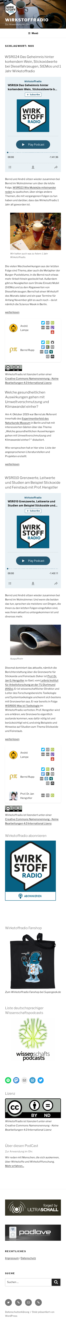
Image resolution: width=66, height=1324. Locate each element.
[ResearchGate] (47, 347)
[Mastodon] (42, 347)
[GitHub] (51, 343)
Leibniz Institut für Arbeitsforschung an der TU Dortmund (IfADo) (31, 684)
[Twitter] (42, 323)
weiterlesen (12, 312)
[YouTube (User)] (51, 332)
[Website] (42, 796)
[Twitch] (51, 328)
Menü (35, 33)
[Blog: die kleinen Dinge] (42, 328)
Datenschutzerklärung (17, 1311)
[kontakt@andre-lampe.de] (47, 323)
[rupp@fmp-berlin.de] (51, 347)
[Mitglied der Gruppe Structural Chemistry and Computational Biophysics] (41, 352)
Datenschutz (28, 1258)
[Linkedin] (45, 352)
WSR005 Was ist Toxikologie (22, 705)
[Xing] (50, 352)
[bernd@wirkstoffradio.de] (47, 357)
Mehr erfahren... (14, 1165)
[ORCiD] (51, 323)
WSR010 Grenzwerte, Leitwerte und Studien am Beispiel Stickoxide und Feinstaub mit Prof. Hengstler (32, 482)
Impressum (12, 1258)
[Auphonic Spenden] (51, 357)
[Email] (47, 796)
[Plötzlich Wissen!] (47, 328)
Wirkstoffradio (27, 19)
